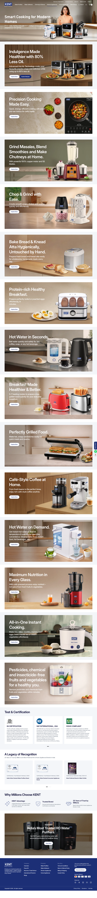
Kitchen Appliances (46, 870)
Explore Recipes (25, 76)
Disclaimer (84, 888)
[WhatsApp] (95, 451)
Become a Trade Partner (30, 870)
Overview (26, 866)
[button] (81, 4)
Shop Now (48, 843)
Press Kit (26, 868)
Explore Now (14, 76)
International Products (30, 873)
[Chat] (95, 454)
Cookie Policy (61, 873)
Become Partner (80, 870)
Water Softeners (45, 868)
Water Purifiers (44, 866)
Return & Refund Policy (64, 868)
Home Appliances (45, 873)
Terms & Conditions (63, 866)
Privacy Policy (77, 888)
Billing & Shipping (62, 870)
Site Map (90, 888)
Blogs (25, 875)
